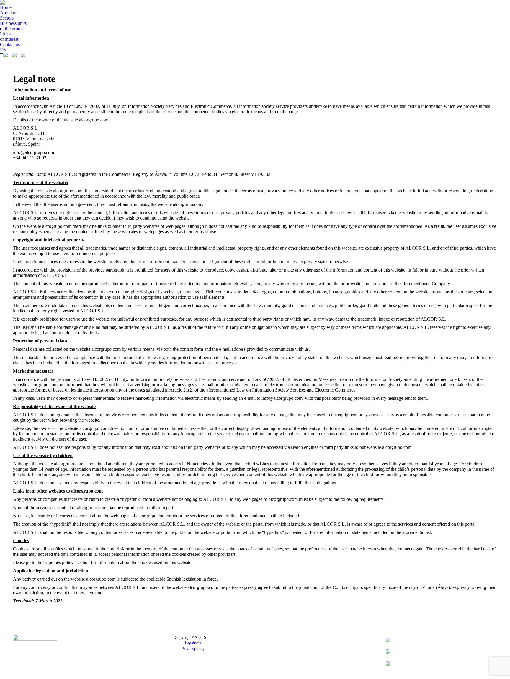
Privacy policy (193, 648)
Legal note (193, 643)
